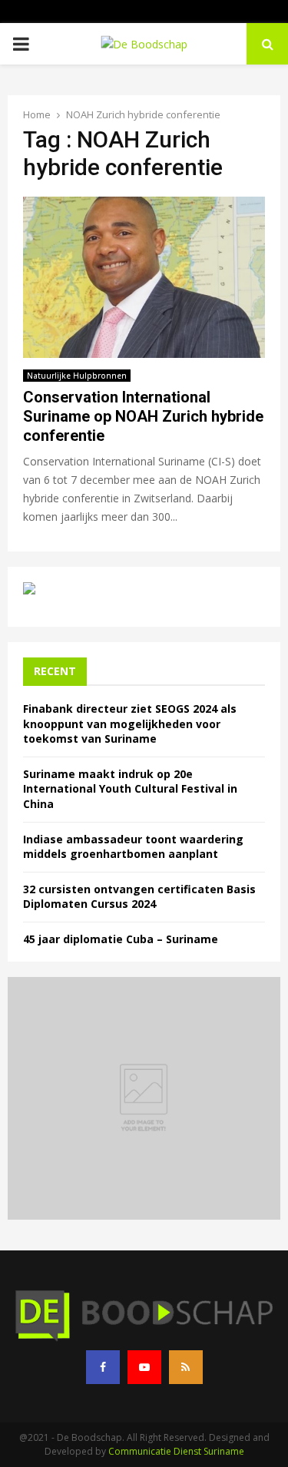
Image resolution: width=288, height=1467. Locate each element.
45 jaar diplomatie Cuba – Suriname (120, 939)
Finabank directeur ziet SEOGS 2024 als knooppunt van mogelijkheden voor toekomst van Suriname (130, 723)
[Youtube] (144, 1367)
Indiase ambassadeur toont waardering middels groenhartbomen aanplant (133, 847)
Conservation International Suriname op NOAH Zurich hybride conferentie (143, 416)
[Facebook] (103, 1367)
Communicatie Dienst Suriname (176, 1451)
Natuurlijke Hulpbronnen (77, 375)
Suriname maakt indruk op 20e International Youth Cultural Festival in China (130, 789)
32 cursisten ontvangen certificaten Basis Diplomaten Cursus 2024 (139, 897)
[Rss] (186, 1367)
